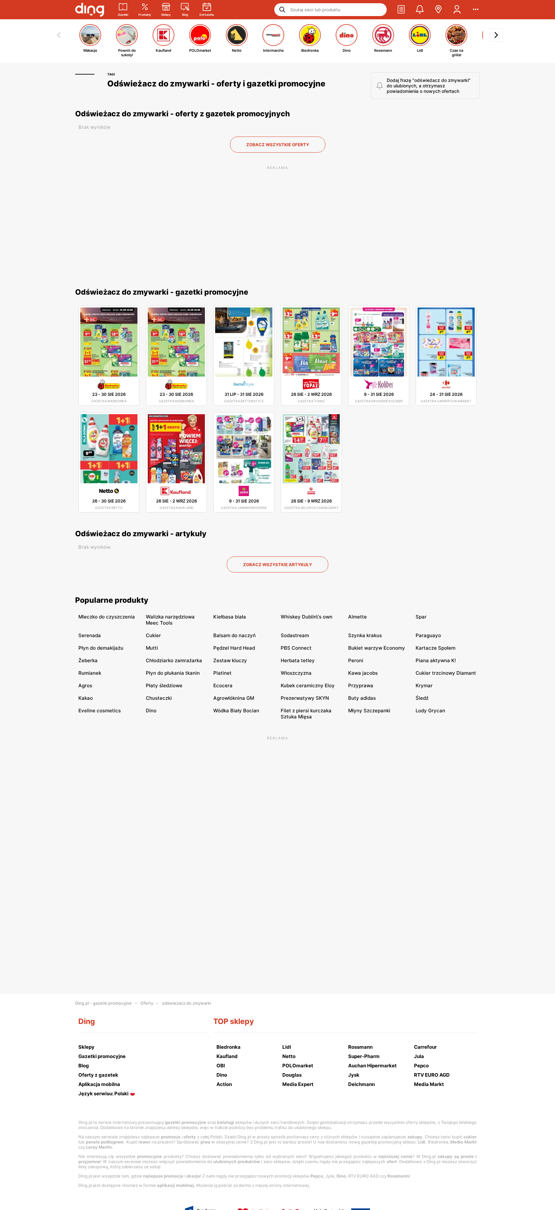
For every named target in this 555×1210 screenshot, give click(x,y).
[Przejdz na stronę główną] (89, 9)
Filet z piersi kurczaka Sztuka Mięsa (306, 713)
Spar (421, 617)
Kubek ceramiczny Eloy (308, 685)
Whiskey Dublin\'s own (306, 617)
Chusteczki (159, 698)
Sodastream (295, 635)
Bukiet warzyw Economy (376, 648)
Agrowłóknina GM (233, 698)
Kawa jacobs (363, 673)
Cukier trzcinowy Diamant (446, 673)
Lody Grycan (430, 710)
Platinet (222, 673)
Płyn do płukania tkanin (173, 673)
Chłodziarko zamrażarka (174, 660)
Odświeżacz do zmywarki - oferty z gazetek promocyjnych (182, 113)
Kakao (85, 698)
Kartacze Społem (435, 648)
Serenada (89, 635)
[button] (401, 9)
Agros (85, 685)
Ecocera (223, 685)
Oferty (146, 1003)
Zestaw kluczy (230, 660)
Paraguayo (428, 635)
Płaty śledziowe (164, 685)
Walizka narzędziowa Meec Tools (170, 620)
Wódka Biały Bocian (236, 710)
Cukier (153, 635)
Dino (151, 710)
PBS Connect (296, 648)
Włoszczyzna (296, 673)
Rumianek (89, 673)
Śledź (422, 698)
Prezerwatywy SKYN (305, 698)
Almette (357, 617)
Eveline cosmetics (99, 710)
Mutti (152, 648)
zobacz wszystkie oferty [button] (277, 144)
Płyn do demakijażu (100, 648)
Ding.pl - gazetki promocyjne (103, 1003)
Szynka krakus (365, 635)
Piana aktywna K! (436, 660)
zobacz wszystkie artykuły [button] (277, 564)
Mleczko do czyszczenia (106, 617)
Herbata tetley (298, 660)
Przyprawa (360, 685)
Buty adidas (362, 698)
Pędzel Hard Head (234, 648)
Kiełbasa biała (229, 617)
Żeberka (88, 660)
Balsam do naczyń (234, 635)
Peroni (355, 660)
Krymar (424, 685)
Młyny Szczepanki (369, 710)
